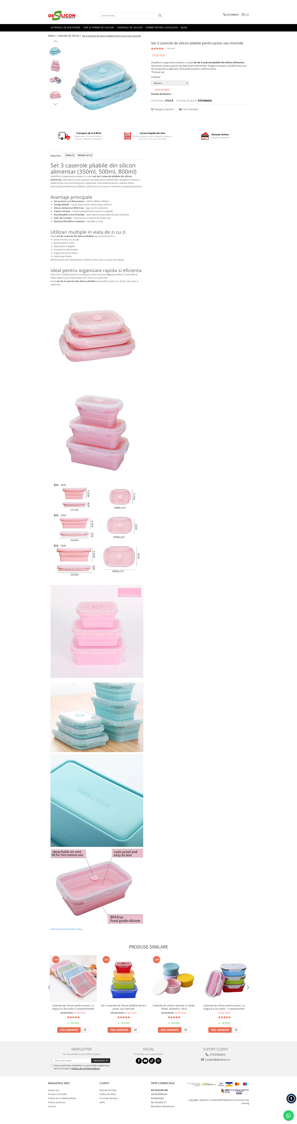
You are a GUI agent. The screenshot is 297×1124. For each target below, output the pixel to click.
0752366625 (217, 1054)
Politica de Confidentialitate (86, 1068)
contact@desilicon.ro (217, 1059)
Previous (55, 42)
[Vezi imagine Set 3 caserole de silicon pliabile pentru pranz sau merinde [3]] (55, 95)
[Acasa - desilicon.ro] (65, 15)
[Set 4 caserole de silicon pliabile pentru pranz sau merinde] (123, 978)
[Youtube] (145, 1061)
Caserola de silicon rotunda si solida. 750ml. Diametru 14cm (174, 1007)
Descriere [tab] (56, 155)
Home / (52, 35)
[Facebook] (139, 1061)
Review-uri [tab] (85, 155)
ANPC (102, 1102)
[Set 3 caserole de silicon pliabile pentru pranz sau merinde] (105, 83)
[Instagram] (158, 1061)
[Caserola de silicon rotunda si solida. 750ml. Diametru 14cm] (173, 978)
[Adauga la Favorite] (85, 1030)
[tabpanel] (105, 83)
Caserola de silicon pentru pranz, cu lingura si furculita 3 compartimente (73, 1007)
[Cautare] (160, 15)
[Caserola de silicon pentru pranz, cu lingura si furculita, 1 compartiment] (224, 978)
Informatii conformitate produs (66, 929)
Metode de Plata (108, 1090)
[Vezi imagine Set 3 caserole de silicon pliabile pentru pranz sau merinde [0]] (55, 51)
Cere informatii (190, 109)
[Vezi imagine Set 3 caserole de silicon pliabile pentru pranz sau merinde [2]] (55, 80)
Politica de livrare (56, 1102)
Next (55, 103)
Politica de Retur (108, 1094)
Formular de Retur (109, 1098)
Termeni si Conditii (57, 1094)
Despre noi (53, 1090)
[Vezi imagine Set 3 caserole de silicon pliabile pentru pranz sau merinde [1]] (55, 65)
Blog (184, 27)
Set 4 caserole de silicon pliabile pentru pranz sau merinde (123, 1007)
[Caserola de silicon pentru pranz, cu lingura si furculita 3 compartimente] (73, 978)
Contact (52, 1106)
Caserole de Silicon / (69, 35)
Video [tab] (69, 155)
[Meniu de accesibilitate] (291, 1098)
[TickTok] (152, 1061)
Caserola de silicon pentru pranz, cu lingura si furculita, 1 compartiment (224, 1007)
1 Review (170, 48)
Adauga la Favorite (163, 109)
